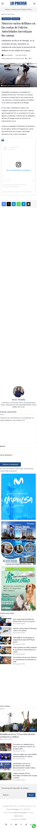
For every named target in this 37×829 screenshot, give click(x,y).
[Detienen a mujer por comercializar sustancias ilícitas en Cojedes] (5, 757)
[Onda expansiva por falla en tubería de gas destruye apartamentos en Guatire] (5, 650)
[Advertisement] (18, 297)
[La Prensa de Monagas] (18, 3)
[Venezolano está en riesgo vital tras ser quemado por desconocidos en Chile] (5, 660)
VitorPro (23, 819)
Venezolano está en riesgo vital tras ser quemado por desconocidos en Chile (25, 659)
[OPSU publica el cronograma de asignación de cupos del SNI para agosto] (5, 640)
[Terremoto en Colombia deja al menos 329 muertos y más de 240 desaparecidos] (5, 747)
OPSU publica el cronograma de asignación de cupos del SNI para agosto (24, 640)
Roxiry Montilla (8, 55)
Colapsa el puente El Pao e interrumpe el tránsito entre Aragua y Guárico (25, 775)
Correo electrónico (6, 455)
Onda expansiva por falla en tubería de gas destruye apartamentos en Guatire (25, 649)
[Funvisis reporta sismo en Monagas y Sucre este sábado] (5, 631)
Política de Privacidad (19, 812)
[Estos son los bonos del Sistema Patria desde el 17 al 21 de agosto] (5, 622)
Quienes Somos (18, 816)
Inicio (4, 14)
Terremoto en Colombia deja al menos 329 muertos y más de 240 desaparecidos (24, 746)
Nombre (3, 446)
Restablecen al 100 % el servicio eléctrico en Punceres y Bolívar (17, 735)
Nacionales (15, 18)
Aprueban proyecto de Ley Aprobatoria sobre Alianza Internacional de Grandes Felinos (24, 765)
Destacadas (10, 14)
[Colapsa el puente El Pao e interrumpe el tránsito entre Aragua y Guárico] (5, 776)
